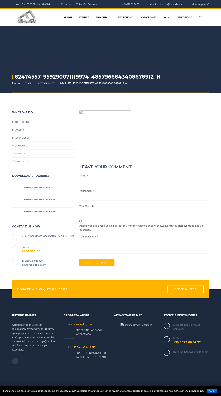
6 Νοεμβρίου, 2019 (83, 324)
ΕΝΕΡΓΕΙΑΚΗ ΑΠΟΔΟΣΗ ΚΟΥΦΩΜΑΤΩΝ (89, 332)
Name (83, 175)
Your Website (86, 206)
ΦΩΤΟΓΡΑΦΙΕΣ (46, 83)
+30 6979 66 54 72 (187, 342)
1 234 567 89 (31, 251)
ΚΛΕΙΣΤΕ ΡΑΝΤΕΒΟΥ (185, 289)
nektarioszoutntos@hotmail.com (191, 351)
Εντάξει (212, 391)
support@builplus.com (34, 264)
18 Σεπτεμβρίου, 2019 (84, 347)
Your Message (88, 236)
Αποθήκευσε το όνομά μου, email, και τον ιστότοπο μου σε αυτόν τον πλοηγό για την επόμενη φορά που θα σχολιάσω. (141, 227)
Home (16, 83)
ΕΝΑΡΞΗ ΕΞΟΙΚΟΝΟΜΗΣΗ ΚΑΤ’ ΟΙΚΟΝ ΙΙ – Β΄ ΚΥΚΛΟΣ (91, 355)
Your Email (86, 191)
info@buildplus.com (32, 260)
